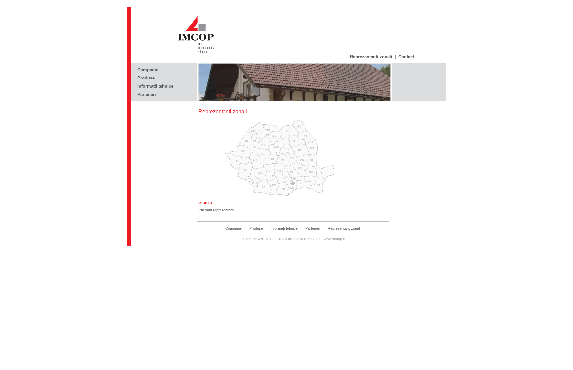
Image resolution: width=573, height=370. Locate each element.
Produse (146, 78)
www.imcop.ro (335, 239)
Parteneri (146, 94)
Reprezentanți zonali (371, 56)
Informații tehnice (155, 86)
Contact (406, 56)
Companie (147, 69)
